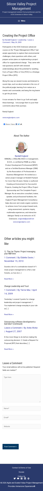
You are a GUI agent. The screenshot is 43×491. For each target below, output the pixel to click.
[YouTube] (18, 478)
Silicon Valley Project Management (21, 6)
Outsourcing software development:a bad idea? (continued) (19, 323)
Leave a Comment (13, 327)
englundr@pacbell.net (26, 219)
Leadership (22, 40)
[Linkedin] (25, 478)
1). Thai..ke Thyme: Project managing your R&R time (19, 252)
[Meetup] (28, 478)
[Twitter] (15, 478)
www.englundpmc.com (11, 118)
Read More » (9, 279)
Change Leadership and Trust (16, 286)
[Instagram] (22, 478)
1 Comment (9, 257)
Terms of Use (26, 468)
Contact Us (16, 468)
